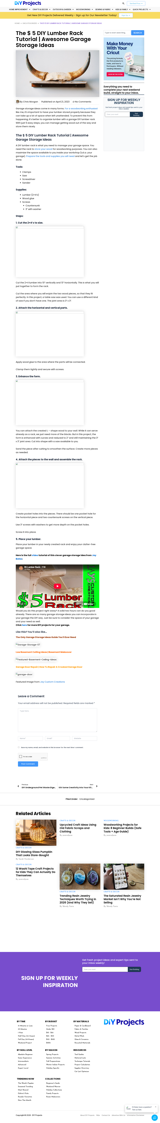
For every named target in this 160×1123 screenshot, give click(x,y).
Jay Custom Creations (52, 681)
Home (17, 23)
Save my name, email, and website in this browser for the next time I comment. (52, 747)
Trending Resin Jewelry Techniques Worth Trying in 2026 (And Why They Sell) (78, 899)
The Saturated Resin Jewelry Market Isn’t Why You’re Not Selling (122, 899)
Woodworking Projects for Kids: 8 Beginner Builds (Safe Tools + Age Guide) (122, 828)
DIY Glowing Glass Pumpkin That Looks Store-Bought (34, 853)
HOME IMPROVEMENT (18, 9)
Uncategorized (30, 23)
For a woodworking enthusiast (81, 108)
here (24, 625)
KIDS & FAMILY (122, 9)
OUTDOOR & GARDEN (62, 9)
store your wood (43, 149)
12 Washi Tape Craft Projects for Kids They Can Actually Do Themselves (35, 872)
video (35, 555)
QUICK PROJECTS (140, 9)
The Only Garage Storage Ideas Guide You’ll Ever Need (46, 637)
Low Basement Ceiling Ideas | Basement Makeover (44, 652)
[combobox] (117, 32)
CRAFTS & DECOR (40, 9)
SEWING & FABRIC (103, 9)
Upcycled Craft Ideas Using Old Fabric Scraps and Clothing (78, 828)
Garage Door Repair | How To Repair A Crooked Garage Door (49, 666)
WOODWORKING (83, 9)
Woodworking (111, 821)
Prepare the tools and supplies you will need (50, 156)
